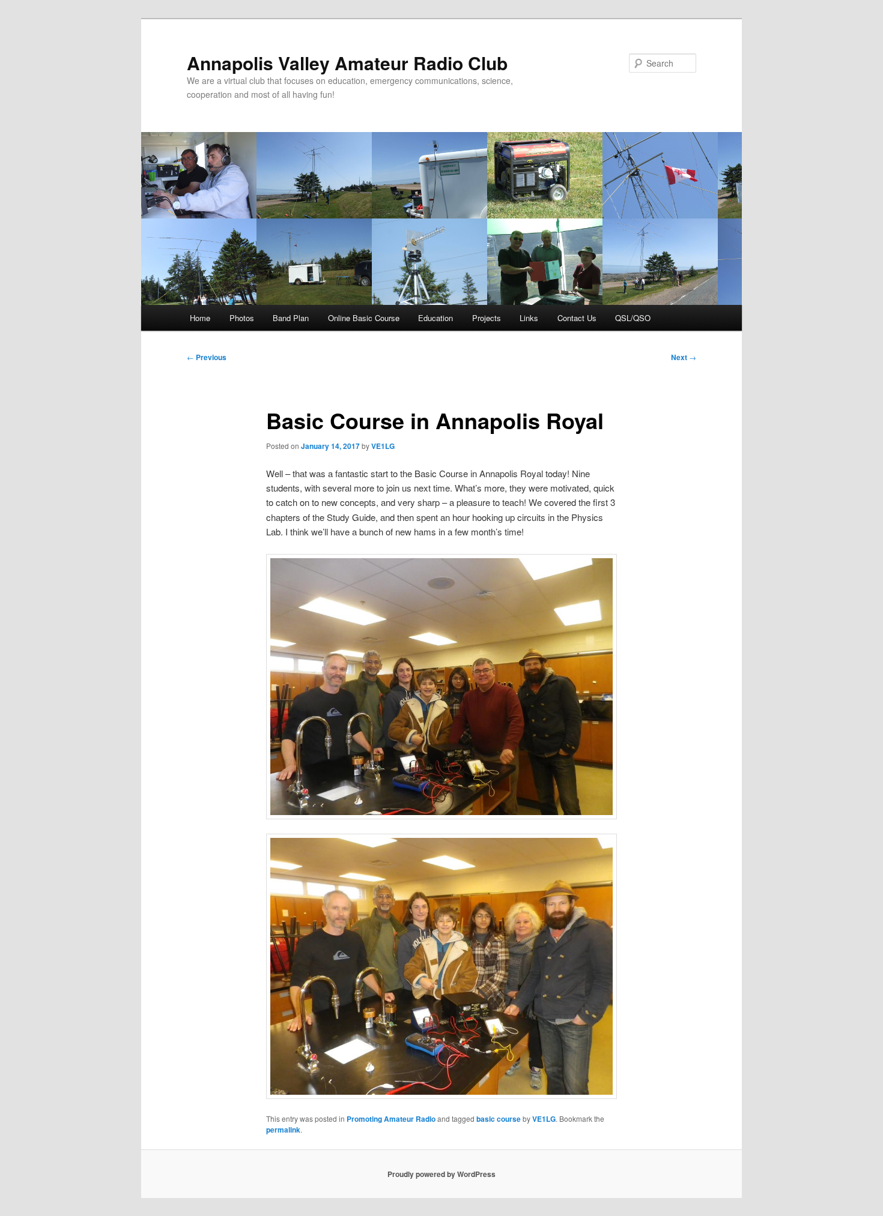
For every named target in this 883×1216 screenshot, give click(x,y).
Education (435, 318)
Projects (486, 318)
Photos (241, 318)
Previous (206, 357)
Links (529, 318)
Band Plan (291, 318)
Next (683, 357)
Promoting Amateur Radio (391, 1118)
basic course (498, 1118)
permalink (283, 1129)
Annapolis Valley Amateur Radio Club (347, 63)
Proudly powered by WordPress (441, 1174)
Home (200, 318)
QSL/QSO (633, 318)
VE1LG (383, 446)
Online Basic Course (363, 318)
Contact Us (576, 318)
